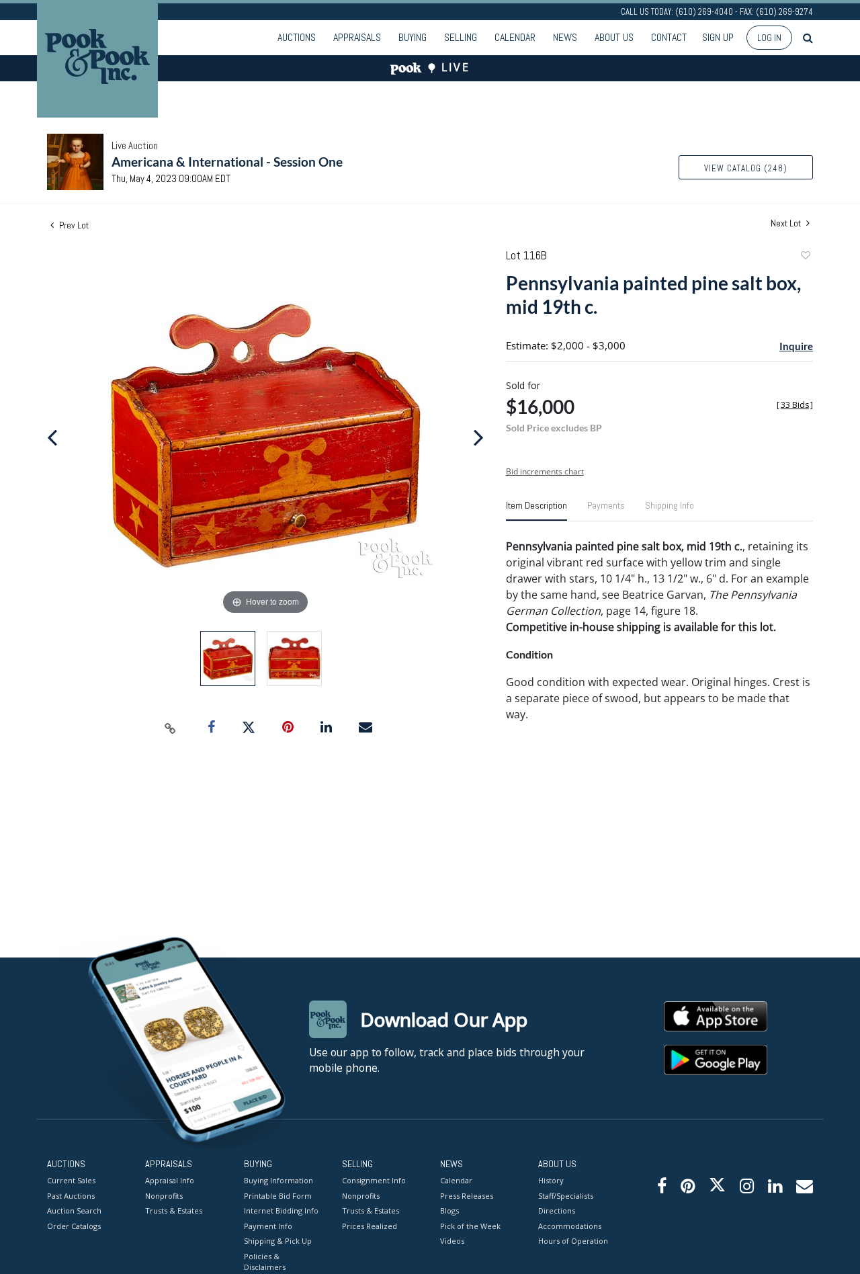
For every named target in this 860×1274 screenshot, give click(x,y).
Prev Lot (73, 225)
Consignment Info (374, 1180)
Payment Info (268, 1226)
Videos (452, 1241)
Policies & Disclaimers (265, 1262)
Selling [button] (460, 37)
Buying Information (278, 1180)
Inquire (796, 346)
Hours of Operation (573, 1241)
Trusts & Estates (173, 1210)
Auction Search (74, 1210)
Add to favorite (805, 257)
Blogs (449, 1210)
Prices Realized (369, 1226)
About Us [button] (614, 37)
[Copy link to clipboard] (171, 728)
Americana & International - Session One (227, 161)
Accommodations (569, 1226)
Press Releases (466, 1196)
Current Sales (71, 1180)
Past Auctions (71, 1196)
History (551, 1180)
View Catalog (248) (745, 168)
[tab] (536, 510)
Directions (556, 1210)
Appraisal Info (169, 1180)
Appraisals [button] (357, 37)
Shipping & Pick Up (278, 1241)
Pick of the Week (470, 1226)
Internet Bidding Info (281, 1210)
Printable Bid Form (278, 1196)
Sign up (718, 37)
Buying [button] (412, 37)
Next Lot (787, 223)
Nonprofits (164, 1196)
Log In (769, 38)
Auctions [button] (296, 37)
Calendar (514, 37)
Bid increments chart (545, 471)
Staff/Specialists (565, 1196)
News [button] (565, 37)
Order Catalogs (74, 1226)
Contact (669, 37)
